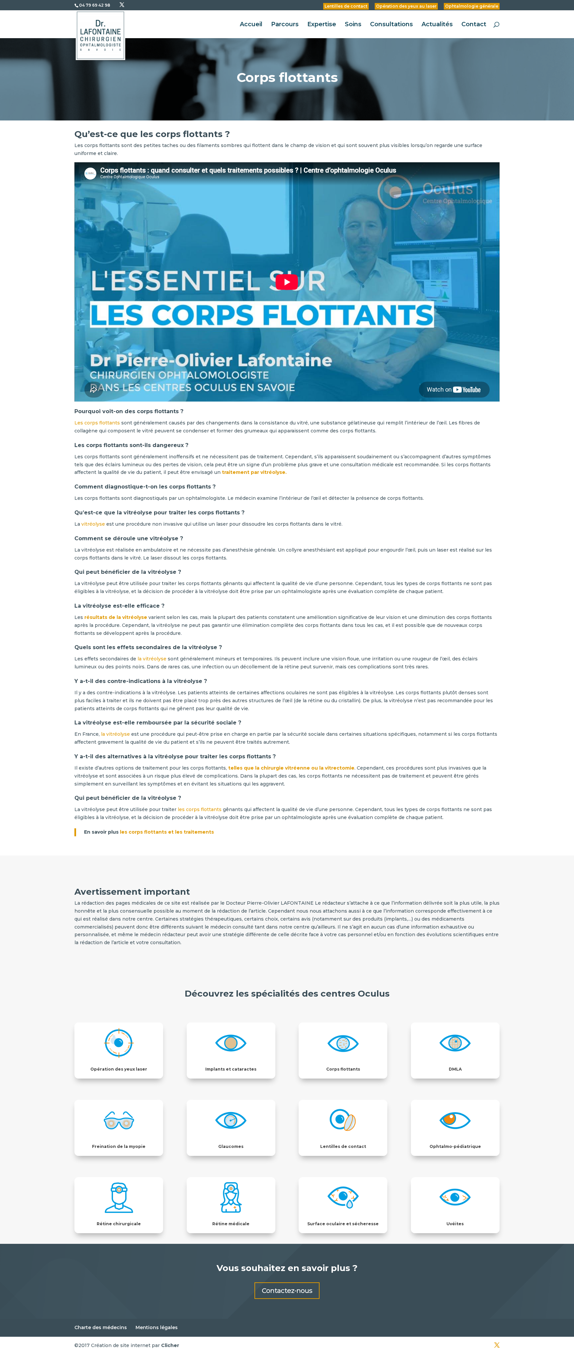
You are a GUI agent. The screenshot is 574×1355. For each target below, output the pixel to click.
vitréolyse (93, 524)
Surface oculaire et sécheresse (343, 1223)
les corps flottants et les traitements (167, 832)
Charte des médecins (100, 1327)
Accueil (251, 25)
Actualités (437, 25)
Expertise (321, 25)
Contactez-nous (287, 1291)
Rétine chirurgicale (119, 1223)
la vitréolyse (151, 659)
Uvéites (455, 1223)
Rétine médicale (230, 1223)
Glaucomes (230, 1146)
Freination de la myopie (118, 1146)
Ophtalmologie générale (471, 6)
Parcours (285, 25)
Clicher (170, 1345)
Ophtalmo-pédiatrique (455, 1146)
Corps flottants (343, 1069)
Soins (353, 25)
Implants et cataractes (230, 1069)
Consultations (391, 25)
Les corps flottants (97, 423)
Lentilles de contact (346, 6)
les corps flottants (199, 809)
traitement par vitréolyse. (254, 472)
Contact (473, 25)
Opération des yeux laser (118, 1069)
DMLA (455, 1069)
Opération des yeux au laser (406, 6)
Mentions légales (157, 1327)
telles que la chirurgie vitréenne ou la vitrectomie (291, 768)
